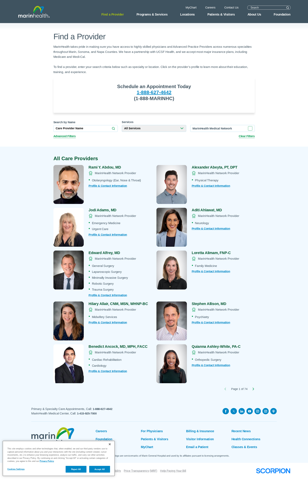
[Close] (109, 444)
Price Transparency (136, 470)
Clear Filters (247, 136)
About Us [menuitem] (254, 14)
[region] (59, 458)
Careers (101, 431)
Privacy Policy (47, 461)
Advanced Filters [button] (64, 136)
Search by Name (64, 122)
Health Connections (245, 439)
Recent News (241, 431)
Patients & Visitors (154, 439)
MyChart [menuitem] (191, 7)
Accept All (99, 469)
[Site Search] (287, 7)
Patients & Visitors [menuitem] (221, 14)
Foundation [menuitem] (282, 14)
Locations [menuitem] (187, 14)
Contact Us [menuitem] (231, 7)
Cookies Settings (16, 469)
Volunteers (103, 447)
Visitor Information (200, 439)
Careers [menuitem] (210, 7)
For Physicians (152, 431)
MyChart (147, 447)
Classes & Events (244, 447)
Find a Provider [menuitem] (112, 14)
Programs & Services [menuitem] (152, 14)
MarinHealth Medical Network (212, 128)
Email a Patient (197, 447)
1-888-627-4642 (154, 92)
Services (127, 122)
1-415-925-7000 (87, 413)
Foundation (104, 439)
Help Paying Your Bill (173, 470)
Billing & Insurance (200, 431)
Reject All (76, 469)
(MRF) (153, 470)
